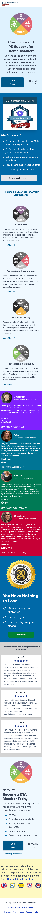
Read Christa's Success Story (13, 552)
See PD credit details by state (17, 879)
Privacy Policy (14, 907)
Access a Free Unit (18, 178)
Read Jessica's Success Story (14, 426)
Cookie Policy (28, 907)
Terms (29, 912)
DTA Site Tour (36, 82)
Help (36, 912)
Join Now (12, 82)
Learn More (8, 245)
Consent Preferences (14, 912)
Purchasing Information (13, 853)
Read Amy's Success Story (12, 467)
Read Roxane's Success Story (14, 507)
